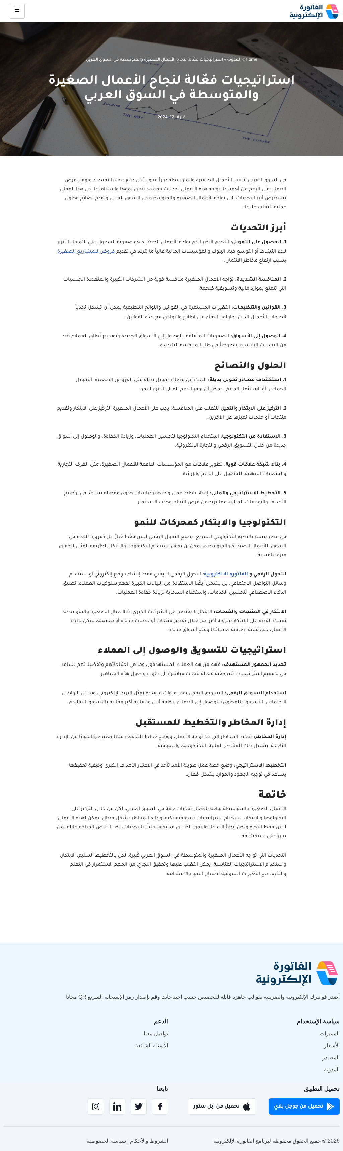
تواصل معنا (156, 1033)
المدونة (234, 60)
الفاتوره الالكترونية (226, 575)
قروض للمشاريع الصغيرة (86, 252)
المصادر (331, 1057)
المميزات (330, 1033)
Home (251, 60)
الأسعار (332, 1045)
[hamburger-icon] (17, 11)
